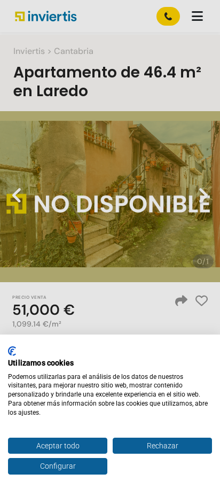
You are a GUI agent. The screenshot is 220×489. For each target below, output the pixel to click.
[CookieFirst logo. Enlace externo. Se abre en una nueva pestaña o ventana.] (12, 351)
